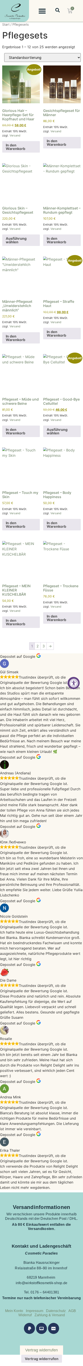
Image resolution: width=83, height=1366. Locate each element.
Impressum (34, 1311)
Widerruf (25, 1315)
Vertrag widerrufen (41, 1358)
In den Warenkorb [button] (15, 147)
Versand (15, 135)
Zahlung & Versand (50, 1315)
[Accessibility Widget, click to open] (74, 683)
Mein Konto (14, 1311)
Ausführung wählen (16, 240)
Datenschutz (56, 1311)
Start (6, 25)
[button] (42, 11)
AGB (72, 1311)
